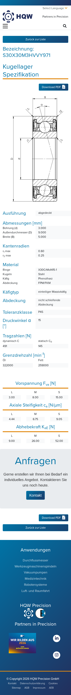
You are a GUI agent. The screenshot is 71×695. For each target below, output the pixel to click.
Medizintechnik (35, 579)
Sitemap (16, 687)
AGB (26, 687)
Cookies (53, 683)
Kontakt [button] (35, 495)
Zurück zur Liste (35, 39)
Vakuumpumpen (35, 572)
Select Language (53, 8)
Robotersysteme (35, 585)
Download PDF (51, 87)
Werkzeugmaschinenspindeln (35, 566)
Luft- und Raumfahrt (35, 591)
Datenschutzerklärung (32, 683)
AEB (51, 687)
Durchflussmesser (35, 560)
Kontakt (12, 683)
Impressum (39, 687)
